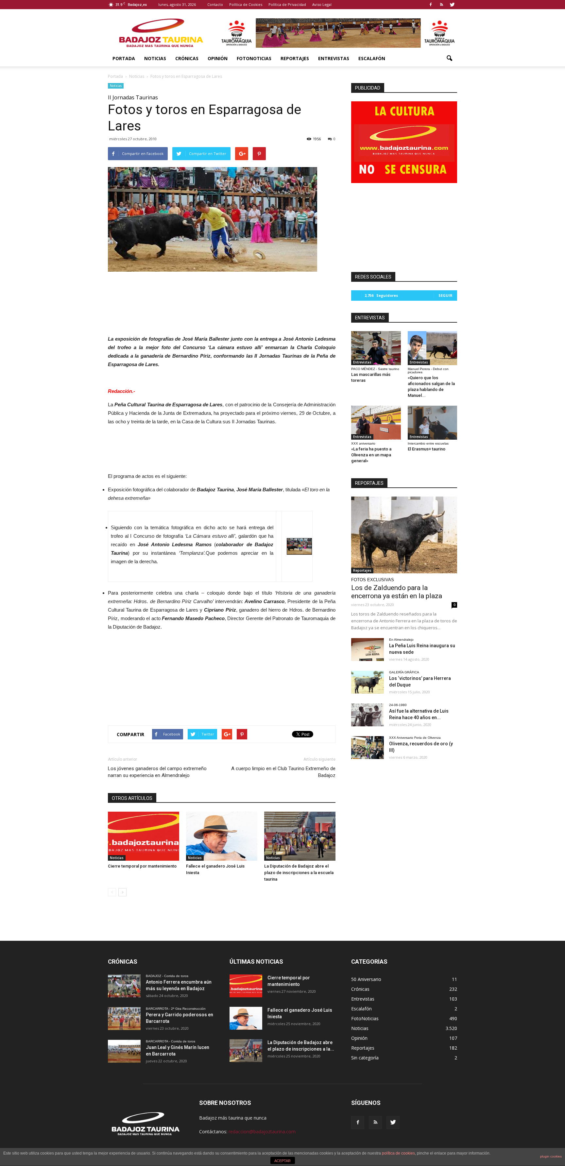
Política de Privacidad (287, 4)
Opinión (218, 58)
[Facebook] (431, 4)
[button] (449, 58)
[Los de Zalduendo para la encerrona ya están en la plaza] (404, 535)
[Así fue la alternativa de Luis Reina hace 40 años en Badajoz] (367, 714)
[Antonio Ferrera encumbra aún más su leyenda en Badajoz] (124, 985)
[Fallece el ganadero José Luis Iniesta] (221, 836)
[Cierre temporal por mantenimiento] (143, 836)
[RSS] (441, 4)
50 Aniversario (366, 979)
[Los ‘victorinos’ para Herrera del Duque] (367, 682)
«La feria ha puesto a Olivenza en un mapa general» (371, 455)
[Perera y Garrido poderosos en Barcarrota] (124, 1018)
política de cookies (398, 1153)
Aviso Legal (322, 4)
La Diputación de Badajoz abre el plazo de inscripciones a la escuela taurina (299, 873)
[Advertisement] (222, 295)
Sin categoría (365, 1058)
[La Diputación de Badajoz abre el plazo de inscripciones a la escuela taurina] (299, 836)
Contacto (215, 4)
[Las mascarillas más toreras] (376, 348)
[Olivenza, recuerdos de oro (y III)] (367, 747)
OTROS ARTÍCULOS (132, 798)
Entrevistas (333, 58)
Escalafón (371, 58)
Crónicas (186, 58)
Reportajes (295, 58)
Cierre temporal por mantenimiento (142, 866)
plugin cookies (551, 1156)
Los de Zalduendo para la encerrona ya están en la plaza (396, 592)
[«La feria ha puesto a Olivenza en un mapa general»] (376, 423)
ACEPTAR (282, 1161)
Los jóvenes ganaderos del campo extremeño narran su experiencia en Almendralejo (157, 772)
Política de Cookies (245, 4)
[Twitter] (452, 4)
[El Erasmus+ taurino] (432, 423)
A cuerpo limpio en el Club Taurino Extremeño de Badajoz (283, 772)
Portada (123, 58)
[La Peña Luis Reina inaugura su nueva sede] (367, 649)
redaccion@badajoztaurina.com (262, 1131)
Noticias (155, 58)
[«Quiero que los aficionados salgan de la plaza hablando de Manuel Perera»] (432, 348)
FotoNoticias (254, 58)
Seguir (445, 295)
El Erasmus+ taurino (426, 449)
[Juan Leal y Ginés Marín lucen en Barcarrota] (124, 1051)
